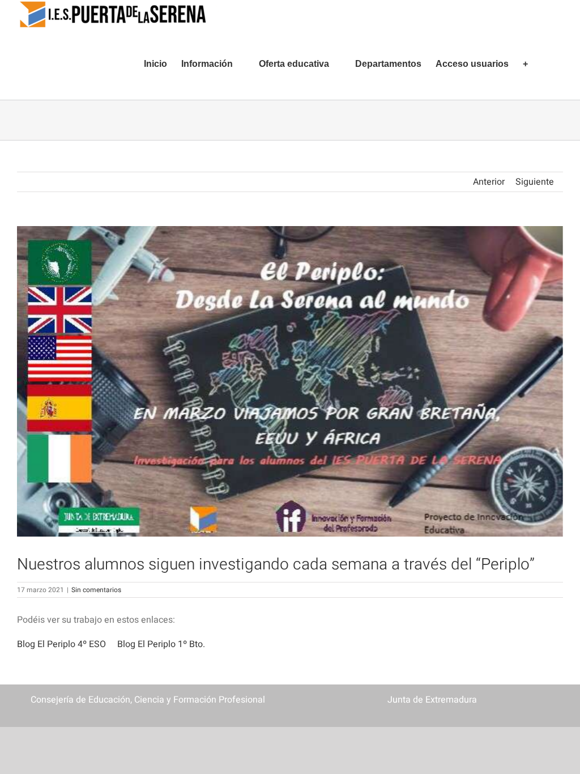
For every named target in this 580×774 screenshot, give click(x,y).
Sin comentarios (96, 590)
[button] (545, 64)
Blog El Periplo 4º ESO (61, 644)
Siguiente (534, 182)
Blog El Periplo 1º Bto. (161, 644)
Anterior (489, 182)
